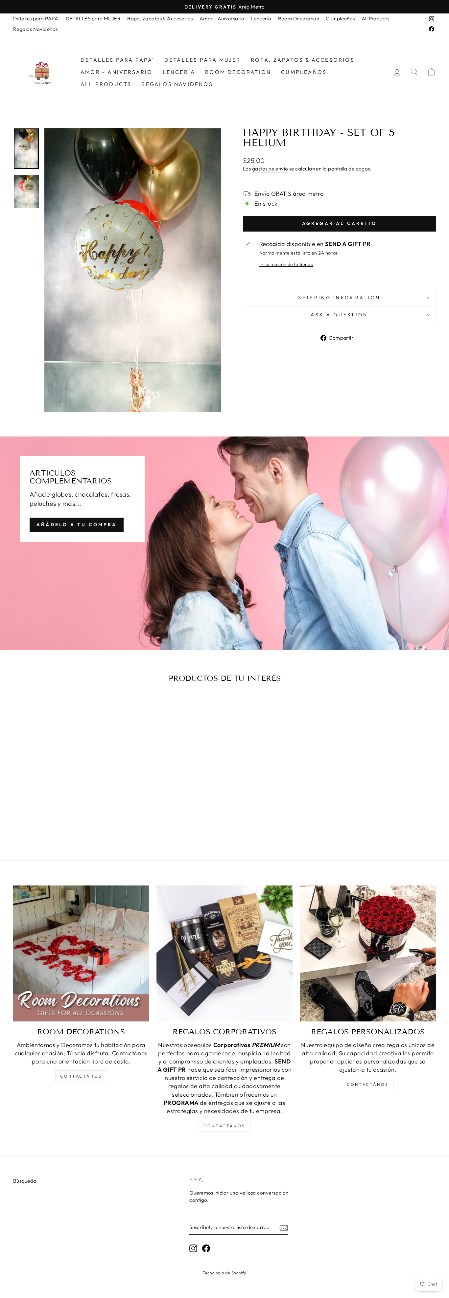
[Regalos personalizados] (368, 953)
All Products (375, 18)
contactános (81, 1076)
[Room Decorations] (81, 953)
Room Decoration (298, 18)
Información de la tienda (286, 264)
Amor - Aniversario (222, 18)
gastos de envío (270, 169)
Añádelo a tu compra (76, 524)
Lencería (261, 18)
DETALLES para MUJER (93, 18)
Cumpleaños (340, 18)
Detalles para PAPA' (36, 18)
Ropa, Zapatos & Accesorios (160, 18)
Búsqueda (24, 1181)
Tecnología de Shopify (224, 1272)
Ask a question (339, 315)
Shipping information (339, 298)
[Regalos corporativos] (224, 953)
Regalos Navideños (35, 29)
